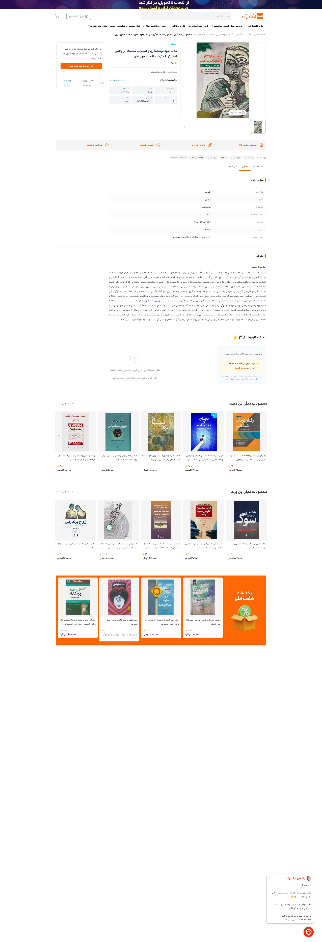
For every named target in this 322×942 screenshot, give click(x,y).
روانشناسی (249, 157)
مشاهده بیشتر (65, 403)
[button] (59, 436)
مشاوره (223, 157)
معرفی (245, 166)
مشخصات (258, 166)
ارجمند (174, 44)
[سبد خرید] (57, 16)
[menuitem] (254, 26)
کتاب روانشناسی (158, 72)
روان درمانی (235, 157)
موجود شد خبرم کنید (79, 66)
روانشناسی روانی (196, 157)
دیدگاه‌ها (232, 166)
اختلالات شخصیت (178, 157)
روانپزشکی (212, 157)
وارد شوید (240, 368)
